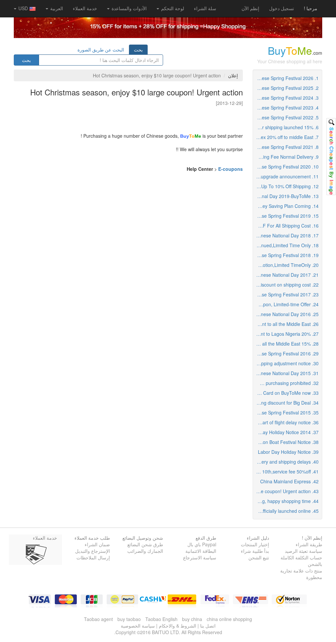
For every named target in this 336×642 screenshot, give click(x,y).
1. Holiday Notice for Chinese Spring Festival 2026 (286, 78)
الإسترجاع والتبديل (92, 551)
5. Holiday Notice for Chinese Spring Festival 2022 (286, 117)
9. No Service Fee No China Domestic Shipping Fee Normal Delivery (286, 156)
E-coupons (230, 169)
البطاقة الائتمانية (200, 551)
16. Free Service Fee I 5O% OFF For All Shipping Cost (286, 225)
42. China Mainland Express (289, 481)
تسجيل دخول (281, 8)
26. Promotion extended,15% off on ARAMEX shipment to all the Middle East (286, 324)
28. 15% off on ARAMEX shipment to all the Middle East (286, 343)
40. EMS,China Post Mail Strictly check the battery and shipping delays (286, 461)
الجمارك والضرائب (145, 551)
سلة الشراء (205, 8)
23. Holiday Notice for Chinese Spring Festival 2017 (286, 294)
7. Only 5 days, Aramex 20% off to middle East (286, 137)
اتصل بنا (208, 625)
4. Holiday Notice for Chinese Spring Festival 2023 (286, 107)
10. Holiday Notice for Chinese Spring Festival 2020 (286, 166)
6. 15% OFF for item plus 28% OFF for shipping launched (286, 127)
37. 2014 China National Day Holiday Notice (286, 432)
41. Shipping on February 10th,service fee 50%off (286, 471)
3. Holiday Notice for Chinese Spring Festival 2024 (286, 97)
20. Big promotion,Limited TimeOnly (286, 265)
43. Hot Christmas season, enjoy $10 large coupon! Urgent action (286, 491)
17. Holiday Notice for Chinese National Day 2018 (286, 235)
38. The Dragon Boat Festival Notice (286, 442)
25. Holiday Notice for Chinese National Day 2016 (286, 314)
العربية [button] (56, 8)
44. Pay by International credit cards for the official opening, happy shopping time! (286, 501)
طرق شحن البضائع (145, 544)
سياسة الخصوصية (138, 625)
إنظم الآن (250, 8)
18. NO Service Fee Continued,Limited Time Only (286, 245)
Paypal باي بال (201, 544)
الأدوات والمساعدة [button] (128, 8)
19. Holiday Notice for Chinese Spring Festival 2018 (286, 255)
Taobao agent (98, 619)
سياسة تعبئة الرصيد (303, 551)
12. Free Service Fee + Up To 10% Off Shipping (286, 186)
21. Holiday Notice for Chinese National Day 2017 (286, 274)
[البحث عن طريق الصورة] (331, 156)
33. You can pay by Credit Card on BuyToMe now (286, 393)
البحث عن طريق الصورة (100, 49)
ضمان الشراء (97, 544)
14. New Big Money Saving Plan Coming (286, 206)
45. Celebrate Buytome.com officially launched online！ (286, 511)
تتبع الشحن (258, 557)
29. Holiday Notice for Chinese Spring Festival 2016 (286, 353)
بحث (138, 49)
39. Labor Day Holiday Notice (288, 452)
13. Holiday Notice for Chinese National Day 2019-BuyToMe (286, 196)
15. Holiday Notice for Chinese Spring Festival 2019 (286, 215)
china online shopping (229, 619)
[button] (205, 8)
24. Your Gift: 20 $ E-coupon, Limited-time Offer (286, 304)
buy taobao (129, 619)
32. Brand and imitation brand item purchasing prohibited (286, 383)
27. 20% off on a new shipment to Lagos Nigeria (286, 334)
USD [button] (23, 8)
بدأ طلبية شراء (255, 551)
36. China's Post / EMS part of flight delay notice (286, 422)
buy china (192, 619)
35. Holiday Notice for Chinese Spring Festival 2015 (286, 412)
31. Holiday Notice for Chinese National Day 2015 (286, 373)
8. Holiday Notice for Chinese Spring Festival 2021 (286, 147)
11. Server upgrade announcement (286, 176)
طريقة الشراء (309, 544)
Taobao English (161, 619)
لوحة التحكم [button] (172, 8)
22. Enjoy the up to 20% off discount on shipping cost (286, 284)
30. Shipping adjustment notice (287, 363)
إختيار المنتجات (255, 544)
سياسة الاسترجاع (199, 557)
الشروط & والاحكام (177, 625)
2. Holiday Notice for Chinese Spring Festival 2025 (286, 88)
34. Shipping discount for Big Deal (286, 402)
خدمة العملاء (85, 8)
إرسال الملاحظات (93, 557)
